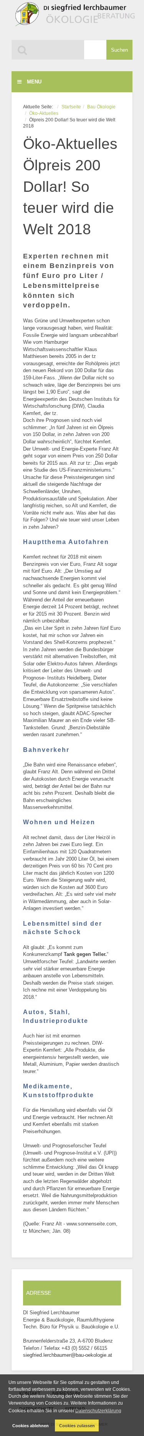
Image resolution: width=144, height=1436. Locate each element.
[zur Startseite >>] (74, 18)
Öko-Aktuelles (43, 113)
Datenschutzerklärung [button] (98, 1410)
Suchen (119, 50)
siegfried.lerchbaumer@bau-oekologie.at (67, 1355)
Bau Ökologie (101, 106)
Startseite (71, 106)
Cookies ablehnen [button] (30, 1425)
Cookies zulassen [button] (77, 1425)
